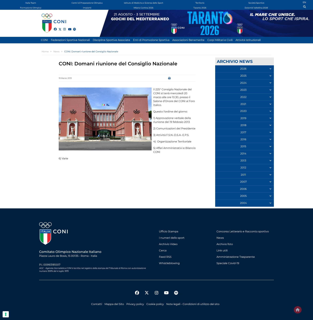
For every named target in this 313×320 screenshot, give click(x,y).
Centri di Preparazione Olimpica (87, 3)
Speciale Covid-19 (227, 263)
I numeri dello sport (172, 237)
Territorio (199, 3)
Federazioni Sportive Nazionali (70, 40)
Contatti (96, 304)
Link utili (222, 250)
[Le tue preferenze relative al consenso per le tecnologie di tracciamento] (6, 314)
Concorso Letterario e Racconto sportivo (242, 231)
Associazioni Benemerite (188, 40)
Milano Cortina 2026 (143, 8)
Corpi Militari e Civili (220, 40)
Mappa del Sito (114, 304)
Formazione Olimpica (30, 8)
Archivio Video (168, 244)
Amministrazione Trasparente (235, 256)
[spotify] (73, 27)
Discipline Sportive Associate (111, 40)
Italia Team (30, 3)
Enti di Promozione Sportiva (151, 40)
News (220, 237)
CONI (44, 40)
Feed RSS (165, 256)
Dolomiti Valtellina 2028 (256, 8)
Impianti (87, 8)
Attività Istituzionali (248, 40)
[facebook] (54, 27)
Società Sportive (256, 3)
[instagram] (63, 27)
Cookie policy (155, 304)
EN (304, 2)
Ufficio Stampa (168, 231)
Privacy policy (135, 304)
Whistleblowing (169, 263)
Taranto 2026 (200, 8)
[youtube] (68, 27)
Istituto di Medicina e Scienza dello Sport (143, 3)
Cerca (162, 250)
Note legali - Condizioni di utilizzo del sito (192, 304)
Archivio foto (224, 244)
